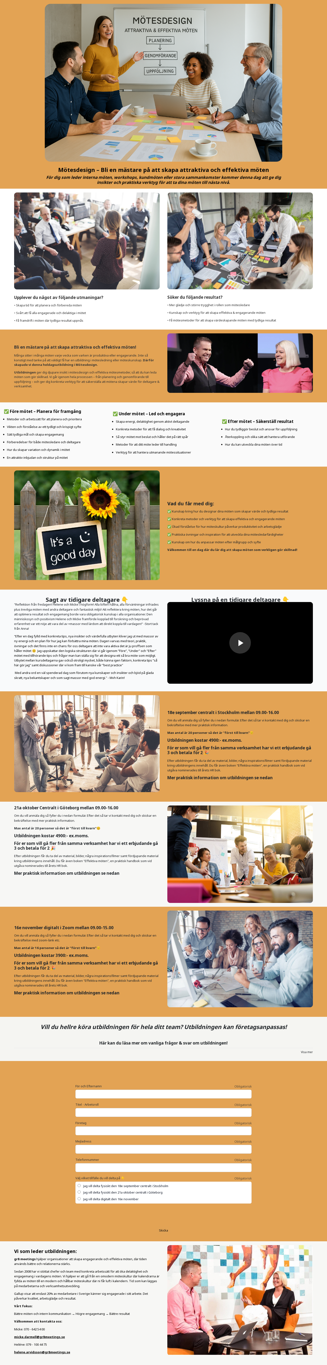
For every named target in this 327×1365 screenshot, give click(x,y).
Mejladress (83, 1141)
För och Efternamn (88, 1086)
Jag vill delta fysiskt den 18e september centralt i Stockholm (125, 1186)
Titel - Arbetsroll (87, 1104)
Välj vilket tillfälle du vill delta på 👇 (100, 1178)
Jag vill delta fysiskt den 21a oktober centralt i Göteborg (123, 1192)
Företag (80, 1123)
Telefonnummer (87, 1159)
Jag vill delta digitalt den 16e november (111, 1199)
